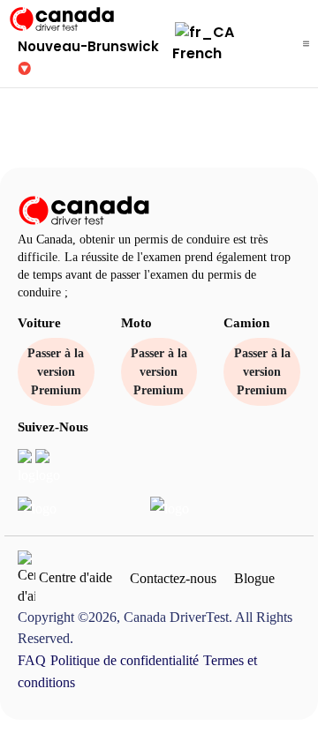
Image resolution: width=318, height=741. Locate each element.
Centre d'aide (73, 576)
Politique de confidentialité (124, 660)
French (197, 53)
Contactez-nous (173, 578)
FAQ (32, 660)
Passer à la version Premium (55, 372)
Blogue (254, 578)
